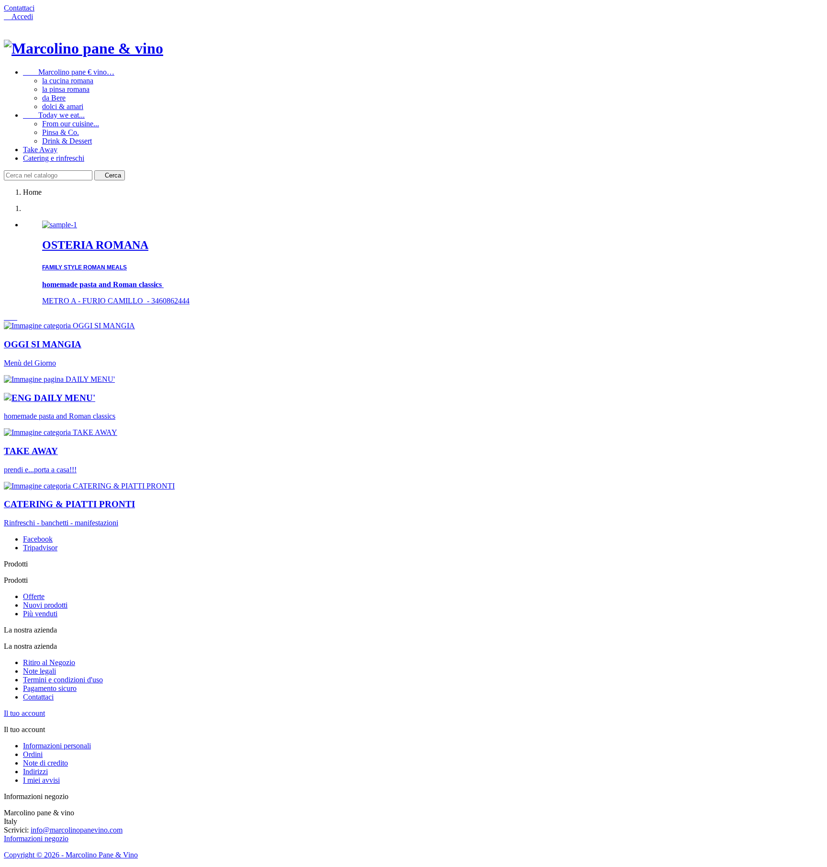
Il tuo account (24, 713)
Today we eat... (54, 115)
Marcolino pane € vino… (68, 72)
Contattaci (19, 8)
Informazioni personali (57, 746)
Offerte (34, 596)
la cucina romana (67, 81)
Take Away (40, 149)
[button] (7, 317)
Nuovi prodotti (45, 605)
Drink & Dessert (67, 141)
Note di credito (45, 763)
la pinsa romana (65, 89)
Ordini (33, 754)
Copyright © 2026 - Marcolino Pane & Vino (71, 855)
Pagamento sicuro (50, 688)
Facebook (38, 539)
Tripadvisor (40, 548)
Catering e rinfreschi (53, 158)
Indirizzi (35, 771)
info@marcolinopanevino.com (77, 830)
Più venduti (40, 614)
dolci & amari (62, 106)
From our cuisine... (70, 124)
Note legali (39, 671)
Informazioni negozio (36, 838)
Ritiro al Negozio (49, 662)
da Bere (54, 98)
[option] (423, 263)
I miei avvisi (41, 780)
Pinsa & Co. (60, 132)
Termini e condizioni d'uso (63, 680)
